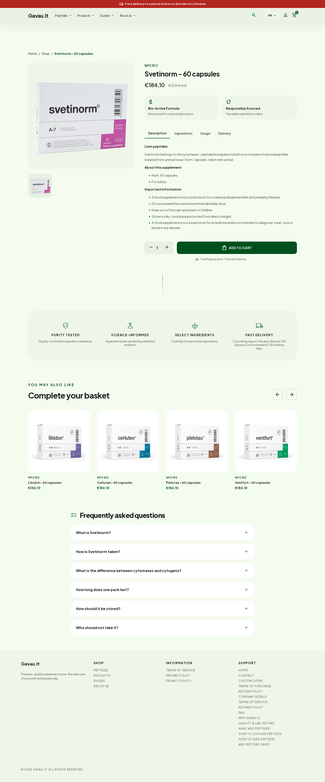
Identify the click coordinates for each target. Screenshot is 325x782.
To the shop (172, 420)
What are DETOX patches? (213, 420)
